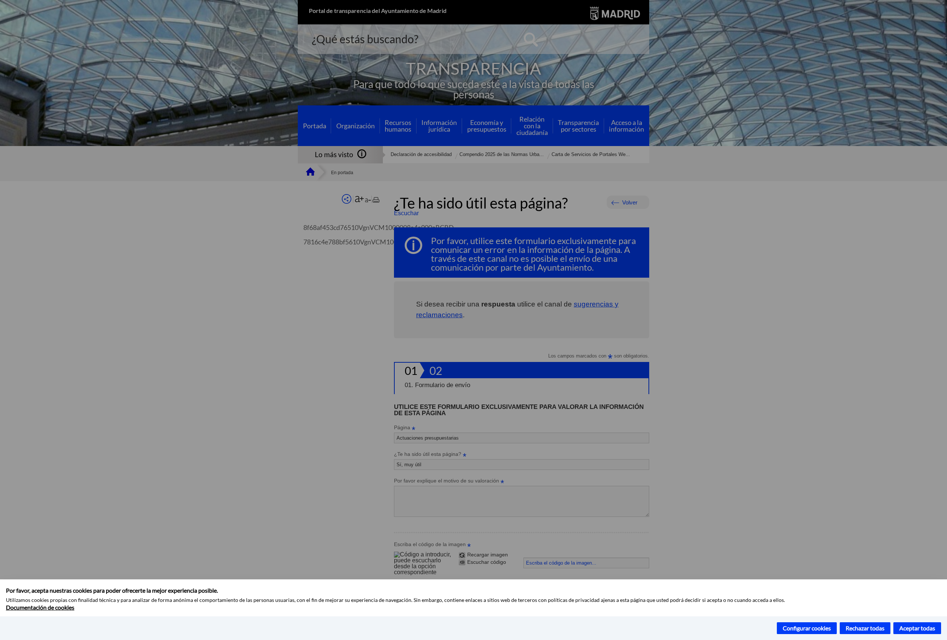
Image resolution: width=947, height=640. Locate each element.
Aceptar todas (917, 627)
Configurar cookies (807, 627)
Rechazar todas (865, 627)
